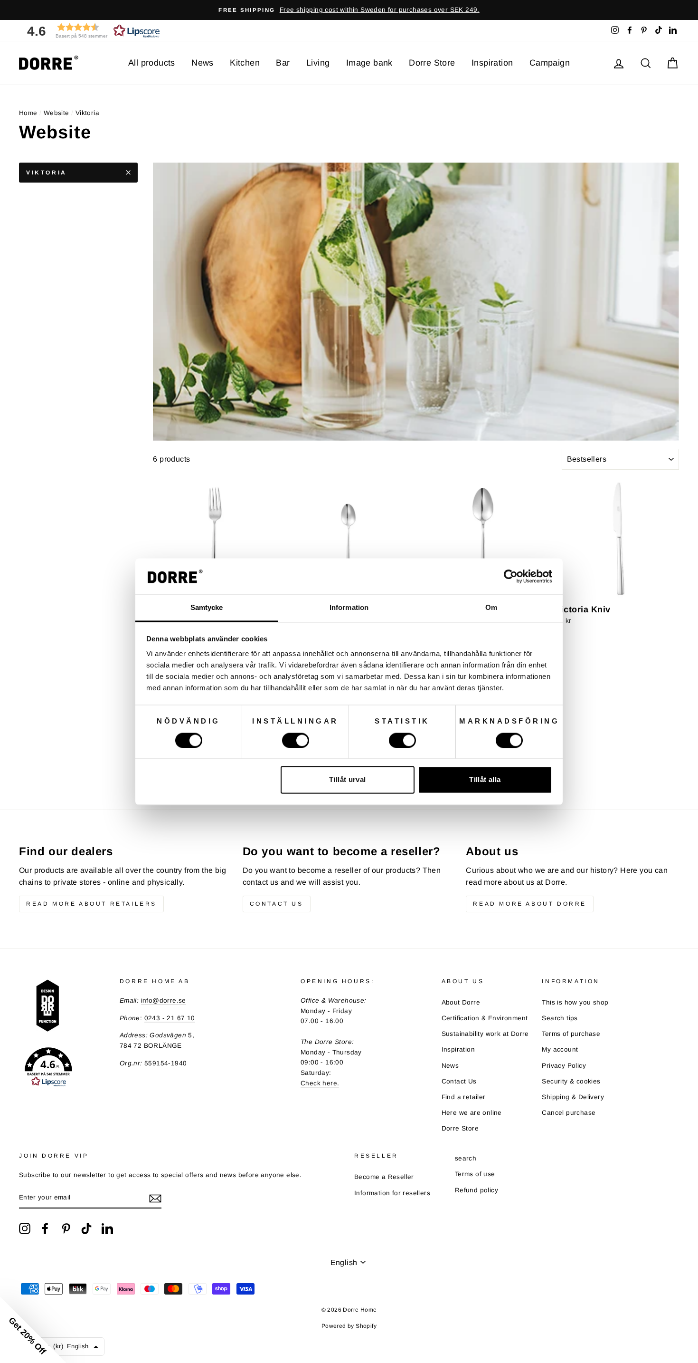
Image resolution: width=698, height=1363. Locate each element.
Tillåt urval (347, 780)
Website (56, 112)
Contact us (276, 903)
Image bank (369, 63)
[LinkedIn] (107, 1228)
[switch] (295, 740)
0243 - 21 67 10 (169, 1018)
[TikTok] (86, 1228)
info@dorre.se (163, 1000)
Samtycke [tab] (206, 608)
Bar (283, 63)
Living (318, 63)
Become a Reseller (384, 1176)
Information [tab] (349, 608)
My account (560, 1049)
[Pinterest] (66, 1228)
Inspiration (492, 63)
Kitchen (245, 63)
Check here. (320, 1083)
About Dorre (461, 1002)
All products (151, 63)
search (465, 1158)
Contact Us (459, 1081)
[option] (349, 10)
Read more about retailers (91, 903)
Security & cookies (571, 1081)
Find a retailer (464, 1097)
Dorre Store (432, 63)
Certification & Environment (485, 1018)
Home (28, 112)
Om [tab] (491, 608)
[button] (90, 30)
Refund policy (476, 1190)
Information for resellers (392, 1193)
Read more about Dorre (529, 903)
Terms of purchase (571, 1033)
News (202, 63)
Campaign (549, 63)
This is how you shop (575, 1002)
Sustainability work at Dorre (485, 1033)
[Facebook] (45, 1228)
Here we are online (472, 1112)
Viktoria (46, 172)
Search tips (559, 1018)
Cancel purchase (568, 1112)
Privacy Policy (564, 1065)
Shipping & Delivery (573, 1097)
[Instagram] (24, 1228)
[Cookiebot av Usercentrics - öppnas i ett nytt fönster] (510, 576)
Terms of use (475, 1174)
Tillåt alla (484, 780)
